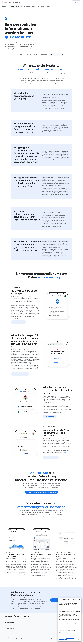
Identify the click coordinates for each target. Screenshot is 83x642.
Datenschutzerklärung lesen (19, 374)
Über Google (14, 638)
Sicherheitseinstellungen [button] (43, 6)
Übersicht (4, 6)
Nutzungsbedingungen (47, 638)
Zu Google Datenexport (50, 457)
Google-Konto (76, 2)
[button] (69, 317)
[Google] (7, 638)
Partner (6, 631)
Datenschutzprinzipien (26, 54)
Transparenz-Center (10, 628)
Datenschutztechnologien (41, 54)
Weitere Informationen (18, 322)
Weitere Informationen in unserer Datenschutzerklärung (41, 492)
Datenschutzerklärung (35, 638)
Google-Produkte (23, 638)
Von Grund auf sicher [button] (15, 6)
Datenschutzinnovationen (56, 54)
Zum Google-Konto (49, 416)
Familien (7, 625)
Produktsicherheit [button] (29, 6)
